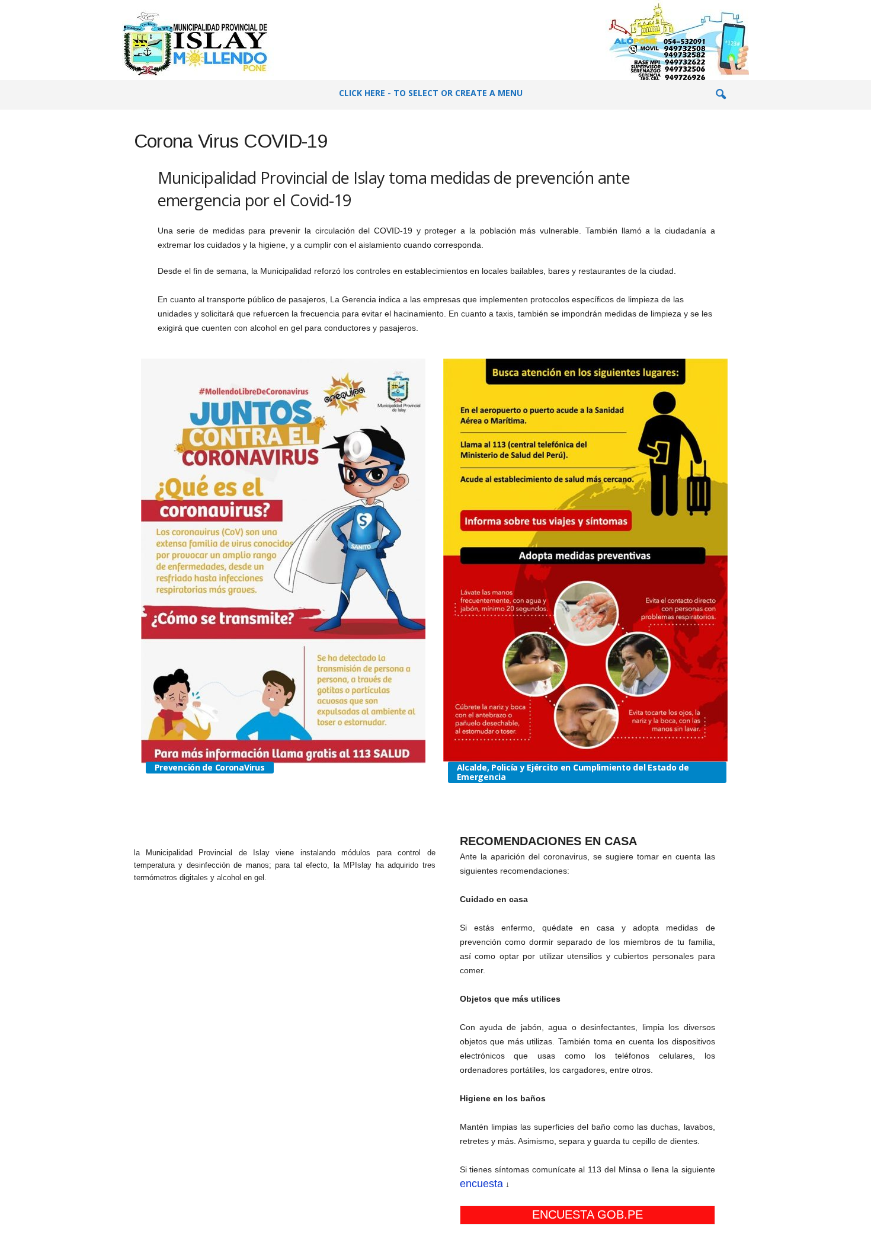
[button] (720, 95)
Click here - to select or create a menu (431, 92)
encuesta (481, 1184)
